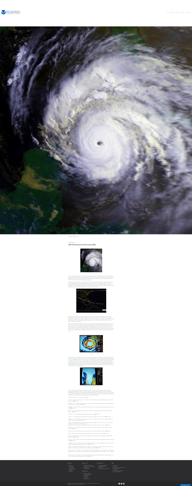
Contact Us (71, 465)
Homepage (71, 466)
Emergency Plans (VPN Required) (104, 468)
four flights (75, 358)
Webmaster (71, 471)
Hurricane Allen (88, 276)
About (182, 12)
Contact (186, 12)
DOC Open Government (117, 471)
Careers (71, 470)
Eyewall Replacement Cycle (73, 362)
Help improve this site (185, 485)
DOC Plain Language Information (118, 470)
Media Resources (87, 478)
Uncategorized (72, 242)
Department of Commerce (88, 465)
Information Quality (116, 468)
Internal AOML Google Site (103, 465)
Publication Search (72, 468)
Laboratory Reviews (87, 473)
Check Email (101, 467)
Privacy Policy (115, 465)
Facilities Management (102, 466)
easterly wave (84, 282)
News (168, 12)
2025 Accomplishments (88, 474)
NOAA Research (86, 468)
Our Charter (86, 476)
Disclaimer (115, 466)
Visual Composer (76, 484)
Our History (86, 477)
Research (171, 12)
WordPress (82, 484)
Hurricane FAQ (72, 467)
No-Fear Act (115, 469)
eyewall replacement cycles (87, 279)
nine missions (104, 357)
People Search (72, 469)
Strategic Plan (86, 475)
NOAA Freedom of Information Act (118, 467)
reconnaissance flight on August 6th (88, 391)
